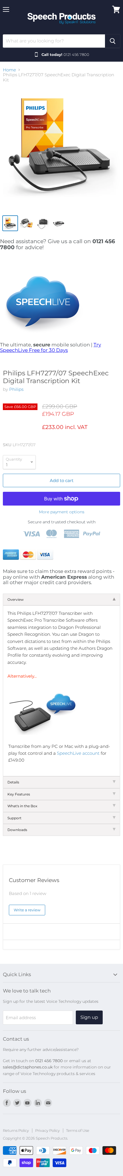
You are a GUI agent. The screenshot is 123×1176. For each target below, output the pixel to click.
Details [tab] (13, 782)
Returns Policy (16, 1130)
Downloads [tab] (17, 830)
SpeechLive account (78, 753)
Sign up (89, 1017)
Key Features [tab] (18, 794)
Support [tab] (14, 818)
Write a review (27, 910)
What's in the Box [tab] (22, 806)
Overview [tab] (15, 599)
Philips (16, 389)
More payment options (61, 512)
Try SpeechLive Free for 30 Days (50, 347)
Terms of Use (77, 1130)
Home (9, 69)
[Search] (112, 41)
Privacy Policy (47, 1130)
